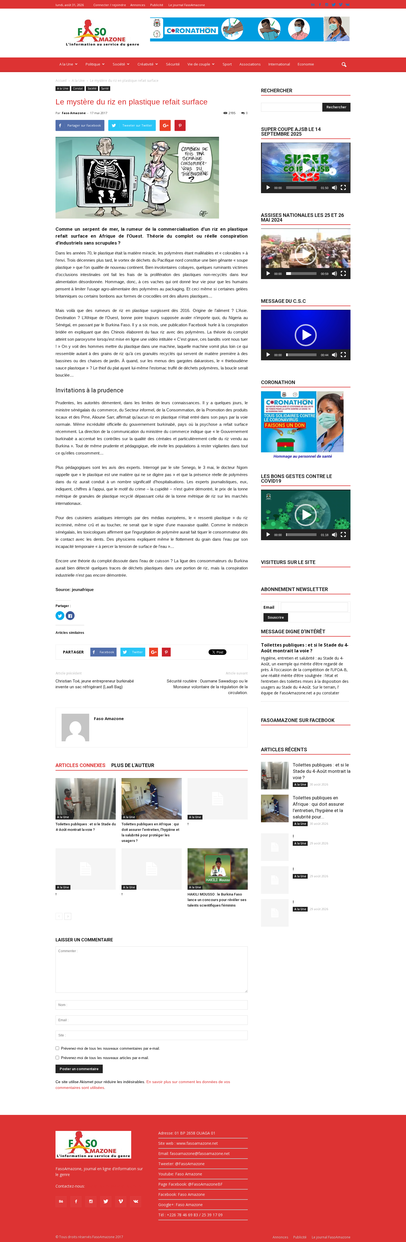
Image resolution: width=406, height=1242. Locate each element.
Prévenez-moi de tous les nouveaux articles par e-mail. (105, 1058)
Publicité (156, 5)
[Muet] (334, 187)
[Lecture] (268, 187)
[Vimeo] (341, 5)
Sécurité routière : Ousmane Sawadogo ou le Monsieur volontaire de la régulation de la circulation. (207, 687)
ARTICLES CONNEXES (81, 765)
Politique (93, 64)
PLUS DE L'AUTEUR (132, 765)
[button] (343, 65)
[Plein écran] (343, 187)
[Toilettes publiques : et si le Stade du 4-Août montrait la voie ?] (86, 799)
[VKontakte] (347, 5)
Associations (250, 64)
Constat (78, 88)
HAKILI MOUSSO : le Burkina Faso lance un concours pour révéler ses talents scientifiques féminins (217, 899)
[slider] (301, 187)
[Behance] (313, 5)
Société (119, 64)
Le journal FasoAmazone (186, 5)
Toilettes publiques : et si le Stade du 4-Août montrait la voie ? (321, 771)
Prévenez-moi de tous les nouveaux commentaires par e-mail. (110, 1048)
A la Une (66, 64)
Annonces (137, 5)
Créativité (146, 64)
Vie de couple (199, 64)
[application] (305, 168)
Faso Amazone (74, 113)
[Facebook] (320, 5)
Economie (306, 64)
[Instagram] (327, 5)
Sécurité (173, 64)
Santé (105, 88)
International (279, 64)
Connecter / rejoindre (109, 5)
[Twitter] (334, 5)
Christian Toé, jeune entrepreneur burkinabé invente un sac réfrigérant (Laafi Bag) (95, 684)
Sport (227, 64)
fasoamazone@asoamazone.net (115, 1186)
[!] (218, 799)
